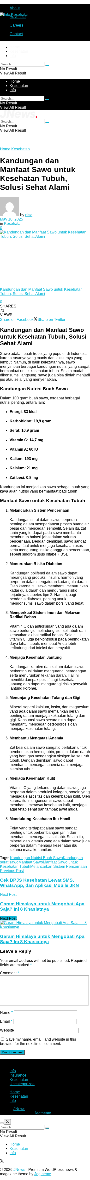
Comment (9, 973)
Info (13, 56)
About (15, 8)
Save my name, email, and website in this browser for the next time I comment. (38, 1041)
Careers (16, 25)
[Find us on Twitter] (2, 1161)
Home (15, 47)
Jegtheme (42, 1113)
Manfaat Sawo (30, 862)
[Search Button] (47, 65)
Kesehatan (19, 51)
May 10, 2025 (11, 219)
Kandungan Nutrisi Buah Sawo (36, 858)
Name (6, 1012)
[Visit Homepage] (15, 14)
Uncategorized (22, 1084)
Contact (16, 34)
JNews (19, 1109)
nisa (28, 215)
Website (7, 1030)
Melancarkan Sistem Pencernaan (58, 866)
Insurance (18, 1075)
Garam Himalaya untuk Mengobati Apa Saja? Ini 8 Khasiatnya (42, 939)
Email (6, 1021)
